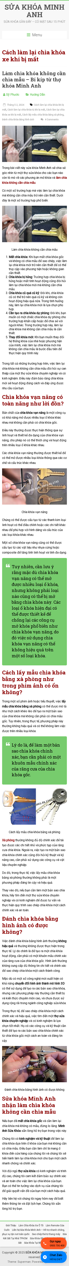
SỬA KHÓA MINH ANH (34, 10)
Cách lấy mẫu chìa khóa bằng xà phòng (43, 114)
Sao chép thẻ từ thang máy (46, 1234)
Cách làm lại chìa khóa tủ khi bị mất (26, 109)
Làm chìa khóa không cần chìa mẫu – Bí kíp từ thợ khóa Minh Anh (34, 79)
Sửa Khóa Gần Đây (39, 1238)
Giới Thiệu (11, 1225)
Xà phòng (8, 840)
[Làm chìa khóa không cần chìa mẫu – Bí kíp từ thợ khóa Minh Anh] (34, 128)
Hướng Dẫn (37, 94)
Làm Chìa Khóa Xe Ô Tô (31, 1225)
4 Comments (51, 119)
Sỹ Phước (12, 94)
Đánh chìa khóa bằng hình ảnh (18, 119)
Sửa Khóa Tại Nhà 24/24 (37, 1243)
